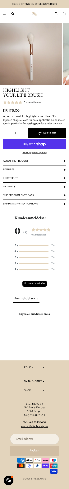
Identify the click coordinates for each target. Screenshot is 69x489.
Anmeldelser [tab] (26, 298)
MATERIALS (9, 186)
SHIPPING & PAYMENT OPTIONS (20, 203)
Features (8, 169)
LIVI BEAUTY (38, 479)
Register (34, 450)
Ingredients (10, 178)
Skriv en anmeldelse (34, 283)
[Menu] (4, 13)
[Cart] (64, 14)
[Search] (12, 14)
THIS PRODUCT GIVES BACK (18, 195)
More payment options (35, 153)
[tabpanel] (34, 330)
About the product (15, 160)
